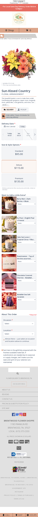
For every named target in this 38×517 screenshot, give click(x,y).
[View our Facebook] (13, 415)
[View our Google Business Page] (17, 415)
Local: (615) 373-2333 (19, 431)
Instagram (19, 462)
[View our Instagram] (20, 415)
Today (22, 126)
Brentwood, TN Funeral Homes (13, 478)
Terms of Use (19, 499)
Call (7, 515)
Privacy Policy (10, 495)
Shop (11, 30)
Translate (25, 3)
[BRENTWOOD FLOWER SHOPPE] (19, 25)
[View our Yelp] (24, 415)
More (4, 105)
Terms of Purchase (25, 495)
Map (19, 515)
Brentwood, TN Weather (15, 485)
